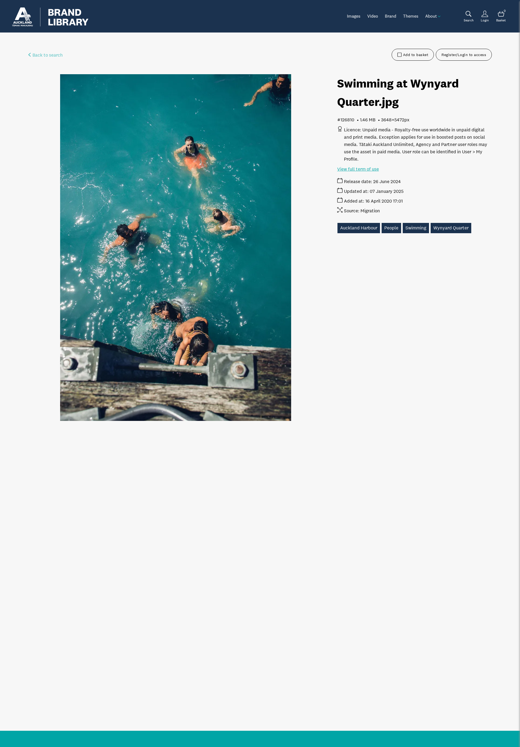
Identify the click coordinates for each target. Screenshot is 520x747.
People (391, 228)
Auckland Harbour (358, 228)
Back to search (47, 55)
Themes (410, 16)
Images (353, 16)
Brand (390, 16)
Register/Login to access (463, 54)
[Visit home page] (50, 16)
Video (372, 16)
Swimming (415, 228)
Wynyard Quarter (451, 228)
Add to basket (415, 54)
